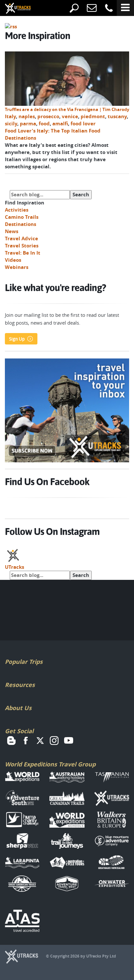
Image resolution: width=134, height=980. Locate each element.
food (44, 123)
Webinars (16, 267)
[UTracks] (13, 9)
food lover (83, 123)
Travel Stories (21, 245)
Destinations (20, 224)
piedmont (93, 116)
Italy (10, 116)
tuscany (117, 116)
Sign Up (17, 339)
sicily (11, 123)
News (11, 231)
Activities (16, 209)
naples (27, 116)
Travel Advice (21, 238)
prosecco (48, 116)
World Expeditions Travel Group (50, 764)
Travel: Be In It (22, 252)
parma (28, 123)
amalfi (60, 123)
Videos (13, 260)
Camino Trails (21, 217)
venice (70, 116)
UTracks (14, 567)
